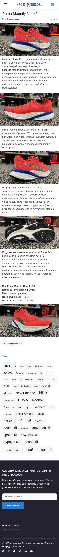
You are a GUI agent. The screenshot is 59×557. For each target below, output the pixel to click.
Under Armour (24, 413)
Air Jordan (39, 366)
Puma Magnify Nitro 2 (13, 343)
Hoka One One (27, 380)
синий (27, 449)
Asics (8, 373)
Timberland (7, 414)
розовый (31, 442)
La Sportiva (25, 386)
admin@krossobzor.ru (11, 530)
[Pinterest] (14, 551)
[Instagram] (9, 551)
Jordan (51, 379)
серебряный (11, 450)
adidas (10, 365)
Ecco (49, 373)
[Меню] (5, 4)
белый (25, 421)
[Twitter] (20, 551)
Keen (15, 386)
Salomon (9, 407)
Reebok (38, 400)
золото (24, 428)
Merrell (46, 385)
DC (41, 373)
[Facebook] (3, 551)
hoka (14, 380)
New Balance (25, 393)
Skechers (39, 407)
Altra (49, 366)
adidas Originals (25, 366)
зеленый (10, 428)
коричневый (41, 428)
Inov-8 (40, 380)
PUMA (23, 400)
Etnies (6, 380)
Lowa (36, 386)
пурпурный (12, 442)
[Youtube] (31, 551)
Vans (40, 413)
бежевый (10, 420)
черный (44, 449)
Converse (31, 373)
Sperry (52, 408)
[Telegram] (53, 4)
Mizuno (7, 393)
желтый (40, 420)
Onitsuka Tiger (9, 401)
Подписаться (13, 506)
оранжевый (29, 435)
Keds (6, 386)
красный (10, 435)
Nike (43, 393)
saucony (23, 407)
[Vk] (25, 551)
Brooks (19, 373)
